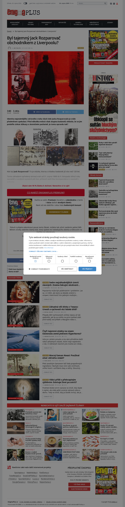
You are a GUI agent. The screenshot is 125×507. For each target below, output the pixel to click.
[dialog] (62, 253)
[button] (62, 251)
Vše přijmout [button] (87, 269)
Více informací (48, 248)
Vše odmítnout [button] (67, 269)
